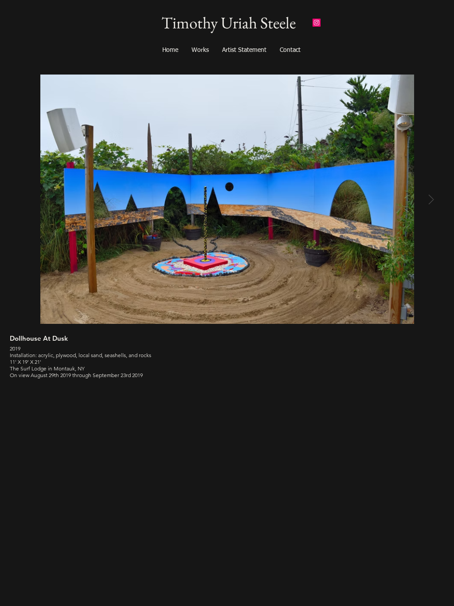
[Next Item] (431, 199)
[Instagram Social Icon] (317, 23)
